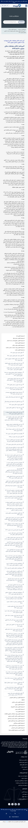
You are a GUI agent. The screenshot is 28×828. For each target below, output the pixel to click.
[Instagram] (12, 804)
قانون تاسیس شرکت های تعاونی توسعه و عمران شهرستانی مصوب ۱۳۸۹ (13, 388)
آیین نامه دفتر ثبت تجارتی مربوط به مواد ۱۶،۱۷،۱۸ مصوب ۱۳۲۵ (14, 429)
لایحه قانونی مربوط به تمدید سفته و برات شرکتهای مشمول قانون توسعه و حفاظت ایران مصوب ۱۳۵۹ (14, 673)
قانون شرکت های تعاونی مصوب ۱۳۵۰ (14, 356)
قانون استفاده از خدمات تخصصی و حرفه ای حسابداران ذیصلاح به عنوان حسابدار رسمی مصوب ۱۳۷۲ (13, 498)
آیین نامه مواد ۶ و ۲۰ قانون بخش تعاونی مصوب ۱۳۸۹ (14, 625)
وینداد (7, 821)
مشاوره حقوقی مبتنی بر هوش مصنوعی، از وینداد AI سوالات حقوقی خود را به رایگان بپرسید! (14, 2)
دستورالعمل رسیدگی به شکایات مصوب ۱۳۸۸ (14, 602)
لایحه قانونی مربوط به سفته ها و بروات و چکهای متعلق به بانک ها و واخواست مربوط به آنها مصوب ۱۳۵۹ (13, 689)
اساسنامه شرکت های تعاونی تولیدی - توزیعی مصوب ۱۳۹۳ (14, 607)
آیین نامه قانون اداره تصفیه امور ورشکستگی (13, 401)
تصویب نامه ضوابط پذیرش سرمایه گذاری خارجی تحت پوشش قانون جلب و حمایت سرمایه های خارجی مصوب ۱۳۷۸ (14, 667)
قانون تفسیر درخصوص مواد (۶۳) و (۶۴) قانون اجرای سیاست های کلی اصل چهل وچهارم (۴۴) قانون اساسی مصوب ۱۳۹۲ (14, 635)
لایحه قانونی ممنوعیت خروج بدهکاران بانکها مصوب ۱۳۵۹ (13, 683)
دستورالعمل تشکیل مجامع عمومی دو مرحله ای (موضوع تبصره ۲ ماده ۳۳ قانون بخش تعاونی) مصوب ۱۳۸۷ (13, 374)
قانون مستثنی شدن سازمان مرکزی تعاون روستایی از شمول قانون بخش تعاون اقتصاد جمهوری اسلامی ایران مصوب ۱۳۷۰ (13, 519)
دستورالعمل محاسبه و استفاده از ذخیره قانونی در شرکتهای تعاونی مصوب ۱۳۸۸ (14, 564)
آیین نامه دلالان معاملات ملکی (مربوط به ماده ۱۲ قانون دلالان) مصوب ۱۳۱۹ (15, 31)
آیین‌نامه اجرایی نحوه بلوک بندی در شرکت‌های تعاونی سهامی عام (15, 533)
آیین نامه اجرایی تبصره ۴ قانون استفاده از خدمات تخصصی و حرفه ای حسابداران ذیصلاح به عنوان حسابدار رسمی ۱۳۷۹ (14, 504)
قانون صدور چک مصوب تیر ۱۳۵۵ (15, 437)
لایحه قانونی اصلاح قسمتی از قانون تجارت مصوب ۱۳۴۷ (14, 513)
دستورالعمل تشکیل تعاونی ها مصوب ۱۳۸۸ (13, 568)
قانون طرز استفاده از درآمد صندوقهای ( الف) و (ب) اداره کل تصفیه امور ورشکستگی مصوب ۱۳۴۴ (13, 525)
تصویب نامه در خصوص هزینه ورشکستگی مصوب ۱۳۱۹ (13, 486)
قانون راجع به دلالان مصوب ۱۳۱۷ (15, 404)
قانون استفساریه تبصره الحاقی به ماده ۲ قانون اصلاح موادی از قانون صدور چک (14, 440)
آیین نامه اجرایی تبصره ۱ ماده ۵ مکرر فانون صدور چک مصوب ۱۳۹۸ (13, 630)
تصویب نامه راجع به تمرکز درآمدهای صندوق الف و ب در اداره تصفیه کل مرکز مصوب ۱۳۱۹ (14, 580)
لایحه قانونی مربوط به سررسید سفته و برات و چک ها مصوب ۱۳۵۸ (13, 678)
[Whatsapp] (9, 804)
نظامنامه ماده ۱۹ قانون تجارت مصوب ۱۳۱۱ (14, 434)
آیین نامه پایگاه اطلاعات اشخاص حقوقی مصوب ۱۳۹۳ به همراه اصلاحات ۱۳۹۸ (14, 425)
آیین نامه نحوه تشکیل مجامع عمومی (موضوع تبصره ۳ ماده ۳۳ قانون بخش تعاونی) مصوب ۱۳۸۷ (14, 380)
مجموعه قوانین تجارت (12, 29)
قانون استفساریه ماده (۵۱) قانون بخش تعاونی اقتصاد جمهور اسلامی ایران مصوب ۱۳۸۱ (14, 551)
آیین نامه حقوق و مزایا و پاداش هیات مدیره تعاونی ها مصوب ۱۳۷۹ (13, 611)
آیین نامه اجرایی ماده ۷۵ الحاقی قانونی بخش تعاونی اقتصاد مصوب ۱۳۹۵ (14, 477)
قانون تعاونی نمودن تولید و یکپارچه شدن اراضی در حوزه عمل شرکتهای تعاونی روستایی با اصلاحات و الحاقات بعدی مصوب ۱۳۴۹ (13, 419)
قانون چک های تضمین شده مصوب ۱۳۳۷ (13, 530)
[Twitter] (16, 804)
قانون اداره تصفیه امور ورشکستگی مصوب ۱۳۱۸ (14, 397)
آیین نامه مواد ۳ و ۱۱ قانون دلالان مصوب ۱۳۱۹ (14, 408)
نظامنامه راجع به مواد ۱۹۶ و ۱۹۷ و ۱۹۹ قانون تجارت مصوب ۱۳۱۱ (13, 620)
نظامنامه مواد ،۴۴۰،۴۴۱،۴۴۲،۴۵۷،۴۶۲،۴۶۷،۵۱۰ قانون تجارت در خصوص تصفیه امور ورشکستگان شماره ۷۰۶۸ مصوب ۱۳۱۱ (13, 471)
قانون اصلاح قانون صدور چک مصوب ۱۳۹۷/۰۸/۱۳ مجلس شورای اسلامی (15, 694)
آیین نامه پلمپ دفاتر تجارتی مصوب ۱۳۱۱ (14, 444)
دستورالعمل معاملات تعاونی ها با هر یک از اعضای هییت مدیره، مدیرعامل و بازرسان (13, 597)
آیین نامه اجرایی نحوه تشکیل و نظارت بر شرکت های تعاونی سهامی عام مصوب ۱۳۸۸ (13, 538)
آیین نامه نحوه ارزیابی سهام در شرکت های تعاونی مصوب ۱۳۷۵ (13, 616)
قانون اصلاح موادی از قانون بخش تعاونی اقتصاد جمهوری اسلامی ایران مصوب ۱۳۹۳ (13, 481)
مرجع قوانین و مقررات (22, 29)
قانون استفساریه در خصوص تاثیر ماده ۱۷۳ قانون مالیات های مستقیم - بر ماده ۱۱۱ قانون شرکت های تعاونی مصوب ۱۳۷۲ (13, 492)
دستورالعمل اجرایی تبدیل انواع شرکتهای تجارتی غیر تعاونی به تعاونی (14, 509)
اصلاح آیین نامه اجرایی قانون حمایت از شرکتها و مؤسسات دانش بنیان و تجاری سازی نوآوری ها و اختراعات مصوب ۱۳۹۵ (14, 464)
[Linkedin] (19, 804)
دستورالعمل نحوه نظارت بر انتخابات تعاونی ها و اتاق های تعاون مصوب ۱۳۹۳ (13, 593)
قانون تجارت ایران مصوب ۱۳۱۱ (16, 352)
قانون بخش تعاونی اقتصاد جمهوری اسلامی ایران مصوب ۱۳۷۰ (13, 359)
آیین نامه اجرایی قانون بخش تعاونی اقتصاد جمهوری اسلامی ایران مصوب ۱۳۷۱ (13, 364)
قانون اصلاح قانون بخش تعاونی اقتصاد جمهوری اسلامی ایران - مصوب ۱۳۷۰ (14, 368)
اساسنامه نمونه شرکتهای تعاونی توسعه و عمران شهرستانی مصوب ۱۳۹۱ (14, 393)
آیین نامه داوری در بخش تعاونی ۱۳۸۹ (14, 385)
